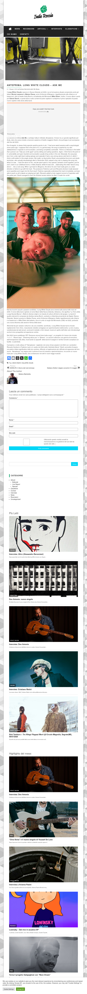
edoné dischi (16, 363)
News (17, 29)
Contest (13, 491)
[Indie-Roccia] (10, 28)
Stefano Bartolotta (25, 89)
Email (11, 426)
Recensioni (28, 29)
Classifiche (71, 29)
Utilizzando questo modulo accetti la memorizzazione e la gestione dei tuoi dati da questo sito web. (59, 441)
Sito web (12, 433)
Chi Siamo (12, 34)
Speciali (15, 486)
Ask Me (19, 136)
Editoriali (15, 482)
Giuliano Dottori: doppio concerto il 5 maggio (62, 367)
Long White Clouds (11, 136)
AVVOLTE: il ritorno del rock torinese (22, 367)
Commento (13, 398)
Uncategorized (15, 499)
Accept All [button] (20, 989)
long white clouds (27, 363)
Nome (11, 420)
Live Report (16, 484)
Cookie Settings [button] (9, 989)
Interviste (56, 29)
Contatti (24, 34)
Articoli (42, 29)
